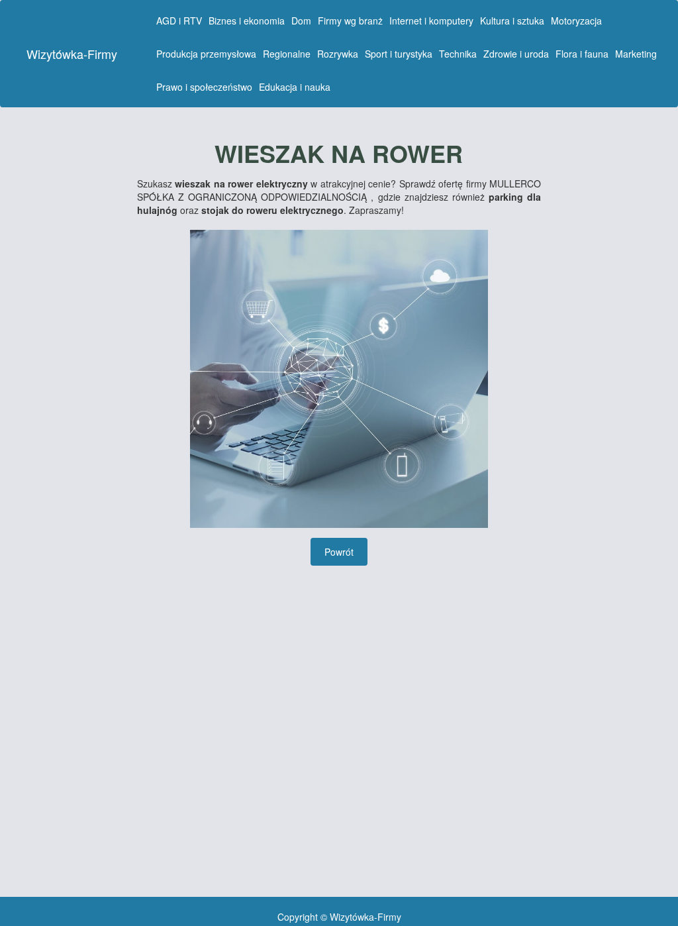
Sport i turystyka (398, 53)
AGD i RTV (179, 20)
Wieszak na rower (339, 153)
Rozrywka (337, 53)
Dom (301, 20)
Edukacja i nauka (294, 86)
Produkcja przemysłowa (206, 53)
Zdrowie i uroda (516, 53)
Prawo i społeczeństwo (204, 86)
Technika (458, 53)
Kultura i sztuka (512, 20)
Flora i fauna (582, 53)
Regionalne (287, 53)
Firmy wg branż (350, 20)
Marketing (636, 53)
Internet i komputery (431, 20)
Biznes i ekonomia (247, 20)
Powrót (339, 551)
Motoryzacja (576, 20)
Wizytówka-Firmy (71, 53)
